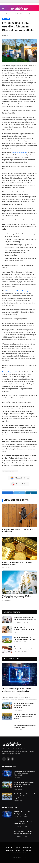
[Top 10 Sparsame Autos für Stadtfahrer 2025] (7, 824)
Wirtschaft (6, 18)
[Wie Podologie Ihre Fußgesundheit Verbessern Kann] (7, 727)
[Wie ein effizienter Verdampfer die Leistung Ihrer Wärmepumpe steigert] (7, 716)
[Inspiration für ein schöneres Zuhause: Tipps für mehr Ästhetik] (19, 515)
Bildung (18, 847)
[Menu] (3, 8)
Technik (18, 850)
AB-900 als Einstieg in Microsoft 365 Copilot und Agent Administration (24, 773)
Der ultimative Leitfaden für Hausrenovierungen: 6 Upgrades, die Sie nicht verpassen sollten (24, 639)
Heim (7, 847)
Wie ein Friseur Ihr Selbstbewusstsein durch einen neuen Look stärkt (24, 629)
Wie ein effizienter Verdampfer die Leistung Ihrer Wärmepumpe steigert (25, 716)
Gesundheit (27, 847)
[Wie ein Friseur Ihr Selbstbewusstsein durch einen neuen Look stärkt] (7, 629)
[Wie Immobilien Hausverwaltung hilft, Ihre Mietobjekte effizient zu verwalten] (19, 582)
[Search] (36, 8)
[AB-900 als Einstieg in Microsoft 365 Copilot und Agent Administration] (19, 674)
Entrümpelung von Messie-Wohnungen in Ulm (19, 291)
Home (3, 13)
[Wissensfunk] (19, 8)
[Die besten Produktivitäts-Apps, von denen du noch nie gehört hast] (7, 619)
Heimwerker (10, 850)
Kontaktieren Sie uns (19, 853)
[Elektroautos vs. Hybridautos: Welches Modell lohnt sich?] (7, 833)
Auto (12, 847)
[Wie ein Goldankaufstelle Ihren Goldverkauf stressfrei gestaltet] (19, 548)
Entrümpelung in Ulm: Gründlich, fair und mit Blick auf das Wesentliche (24, 705)
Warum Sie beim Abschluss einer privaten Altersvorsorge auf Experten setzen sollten (24, 649)
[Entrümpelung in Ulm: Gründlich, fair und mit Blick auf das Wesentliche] (19, 50)
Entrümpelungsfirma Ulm (19, 152)
